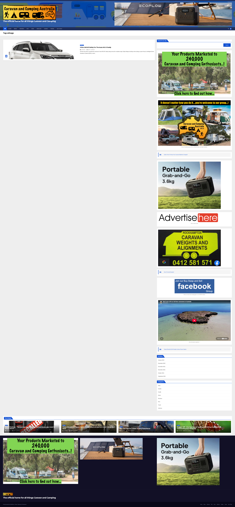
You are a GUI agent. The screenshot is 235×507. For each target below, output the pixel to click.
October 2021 (161, 373)
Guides (46, 28)
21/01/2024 (123, 430)
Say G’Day (59, 28)
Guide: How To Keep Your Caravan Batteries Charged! (176, 154)
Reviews (22, 28)
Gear (32, 28)
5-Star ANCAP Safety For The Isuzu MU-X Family (95, 47)
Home (9, 28)
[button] (228, 28)
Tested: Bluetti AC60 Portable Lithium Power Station (175, 349)
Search (227, 45)
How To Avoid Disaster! (169, 272)
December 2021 (161, 366)
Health (159, 392)
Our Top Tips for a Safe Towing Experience (135, 428)
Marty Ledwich (91, 49)
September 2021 (162, 376)
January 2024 (161, 360)
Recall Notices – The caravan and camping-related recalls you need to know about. (30, 427)
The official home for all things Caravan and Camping (29, 21)
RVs (28, 28)
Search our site (162, 40)
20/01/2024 (180, 430)
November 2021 (161, 369)
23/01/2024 (8, 430)
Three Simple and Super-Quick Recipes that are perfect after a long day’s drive (88, 427)
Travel (52, 28)
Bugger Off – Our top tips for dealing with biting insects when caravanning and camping (199, 427)
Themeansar (24, 504)
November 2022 (161, 363)
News (15, 28)
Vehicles (39, 28)
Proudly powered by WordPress (8, 504)
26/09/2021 (83, 49)
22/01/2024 (66, 430)
